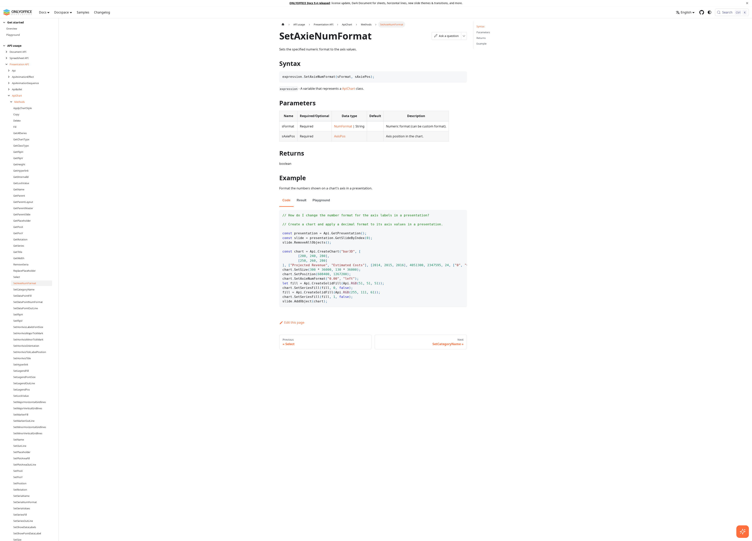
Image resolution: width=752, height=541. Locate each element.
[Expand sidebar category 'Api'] (10, 70)
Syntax (480, 26)
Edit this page (294, 322)
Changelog (102, 12)
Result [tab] (301, 200)
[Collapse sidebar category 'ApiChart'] (10, 95)
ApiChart (348, 88)
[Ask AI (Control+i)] (742, 531)
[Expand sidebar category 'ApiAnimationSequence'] (10, 83)
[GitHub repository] (701, 12)
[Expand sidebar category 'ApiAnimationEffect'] (10, 77)
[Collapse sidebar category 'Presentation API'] (7, 64)
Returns (481, 38)
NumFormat (343, 126)
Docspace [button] (61, 12)
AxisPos (339, 136)
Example (481, 43)
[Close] (747, 3)
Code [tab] (286, 200)
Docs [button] (42, 12)
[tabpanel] (373, 258)
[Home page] (283, 24)
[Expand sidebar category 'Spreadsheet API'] (7, 58)
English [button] (686, 12)
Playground (321, 200)
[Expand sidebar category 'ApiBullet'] (10, 89)
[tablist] (373, 201)
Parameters (483, 32)
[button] (27, 22)
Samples (83, 12)
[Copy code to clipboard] (462, 76)
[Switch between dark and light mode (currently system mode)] (709, 12)
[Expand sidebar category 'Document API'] (7, 52)
